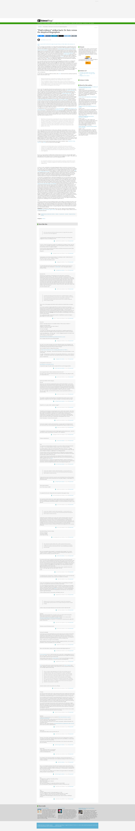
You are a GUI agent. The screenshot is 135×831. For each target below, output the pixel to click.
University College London (66, 93)
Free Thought (91, 23)
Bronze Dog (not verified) (60, 744)
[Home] (47, 20)
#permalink (71, 240)
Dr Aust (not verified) (60, 464)
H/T (40, 665)
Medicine (73, 23)
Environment (53, 23)
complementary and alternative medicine (48, 214)
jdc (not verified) (61, 762)
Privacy (54, 825)
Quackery (66, 214)
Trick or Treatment (67, 665)
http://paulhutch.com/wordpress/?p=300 (47, 364)
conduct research (55, 658)
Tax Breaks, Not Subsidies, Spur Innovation (87, 72)
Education (65, 23)
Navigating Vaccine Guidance (84, 75)
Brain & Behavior (78, 23)
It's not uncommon (43, 654)
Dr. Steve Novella (66, 54)
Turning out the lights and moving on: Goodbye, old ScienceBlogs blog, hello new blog (88, 87)
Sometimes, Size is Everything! (43, 808)
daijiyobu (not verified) (60, 358)
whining (44, 142)
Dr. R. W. (62, 56)
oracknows (43, 39)
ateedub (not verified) (60, 270)
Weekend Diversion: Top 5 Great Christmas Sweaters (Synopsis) (86, 808)
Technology (85, 23)
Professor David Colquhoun (68, 53)
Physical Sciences (46, 23)
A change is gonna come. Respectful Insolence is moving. (87, 107)
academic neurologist (70, 90)
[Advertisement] (67, 9)
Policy (69, 23)
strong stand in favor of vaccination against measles (46, 209)
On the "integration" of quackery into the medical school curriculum (88, 127)
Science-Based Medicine (60, 108)
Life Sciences (40, 23)
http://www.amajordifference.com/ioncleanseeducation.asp (50, 617)
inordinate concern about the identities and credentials (46, 183)
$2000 (55, 588)
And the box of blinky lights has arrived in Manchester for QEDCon (86, 117)
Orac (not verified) (61, 440)
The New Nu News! (61, 808)
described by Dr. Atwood (59, 109)
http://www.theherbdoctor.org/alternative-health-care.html (64, 723)
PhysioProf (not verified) (60, 401)
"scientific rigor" (57, 266)
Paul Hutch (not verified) (60, 368)
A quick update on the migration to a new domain (88, 96)
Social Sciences (60, 23)
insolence (39, 26)
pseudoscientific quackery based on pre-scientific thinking (47, 99)
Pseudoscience (61, 214)
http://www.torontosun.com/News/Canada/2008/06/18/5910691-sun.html (52, 336)
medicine (56, 214)
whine (60, 73)
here (51, 458)
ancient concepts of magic (63, 99)
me (47, 58)
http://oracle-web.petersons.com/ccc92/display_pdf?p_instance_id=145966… (54, 349)
